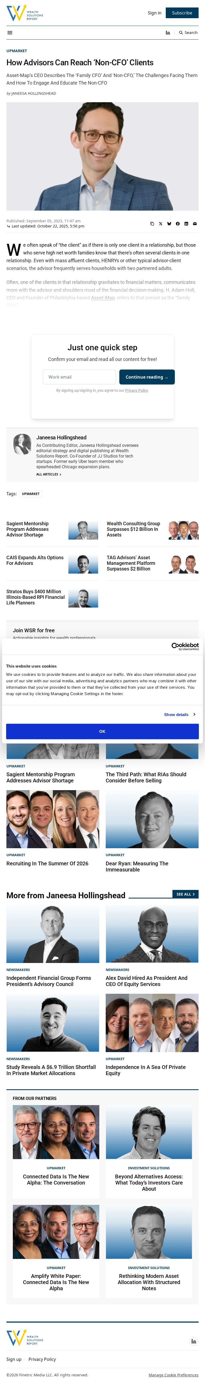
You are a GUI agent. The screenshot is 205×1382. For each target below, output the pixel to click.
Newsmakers (18, 969)
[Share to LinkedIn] (186, 223)
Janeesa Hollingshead (33, 93)
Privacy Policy (136, 390)
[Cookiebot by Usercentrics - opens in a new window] (175, 646)
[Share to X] (160, 223)
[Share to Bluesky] (169, 223)
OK (102, 731)
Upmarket (16, 50)
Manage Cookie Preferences (174, 1374)
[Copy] (152, 223)
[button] (14, 1359)
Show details (176, 714)
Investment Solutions (149, 1168)
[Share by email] (195, 223)
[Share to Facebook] (178, 223)
